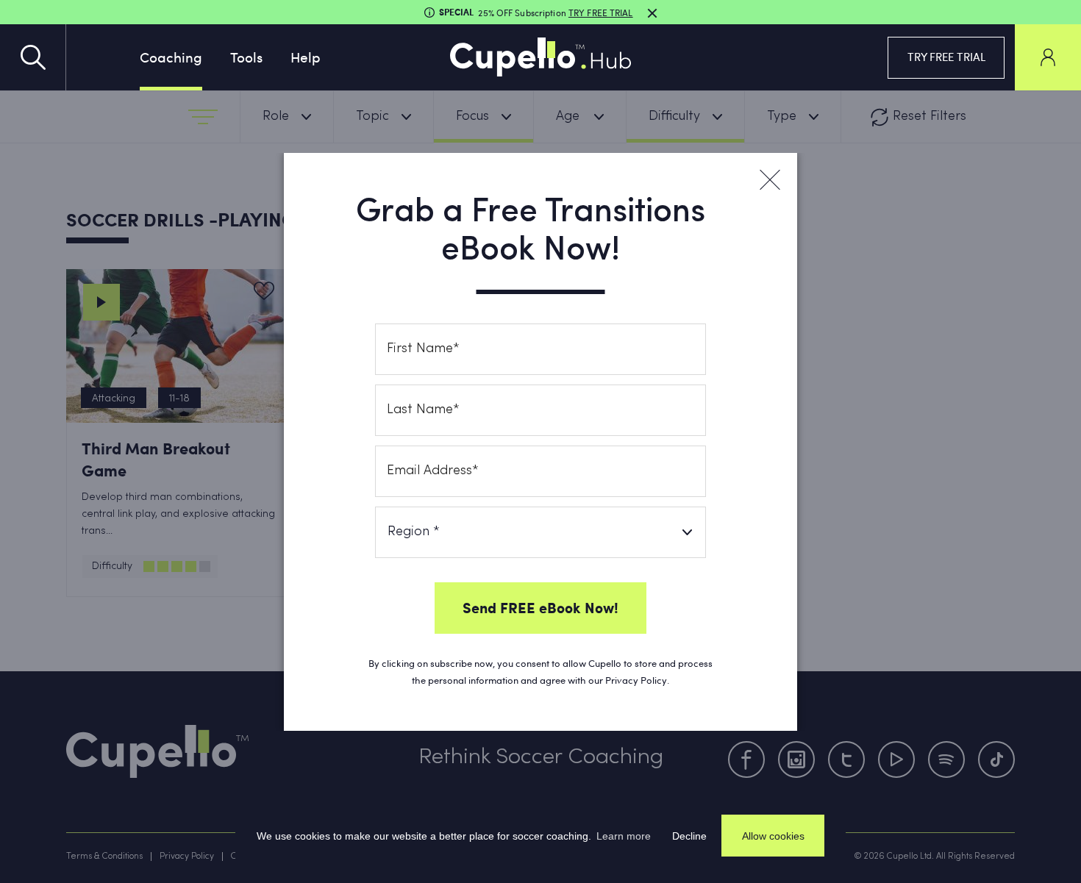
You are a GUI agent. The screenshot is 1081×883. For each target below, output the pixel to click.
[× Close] (769, 180)
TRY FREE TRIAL (946, 56)
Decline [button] (689, 836)
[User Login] (1048, 57)
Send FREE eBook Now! (540, 607)
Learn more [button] (623, 836)
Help (305, 56)
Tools (246, 56)
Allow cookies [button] (773, 836)
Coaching (171, 56)
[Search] (33, 57)
